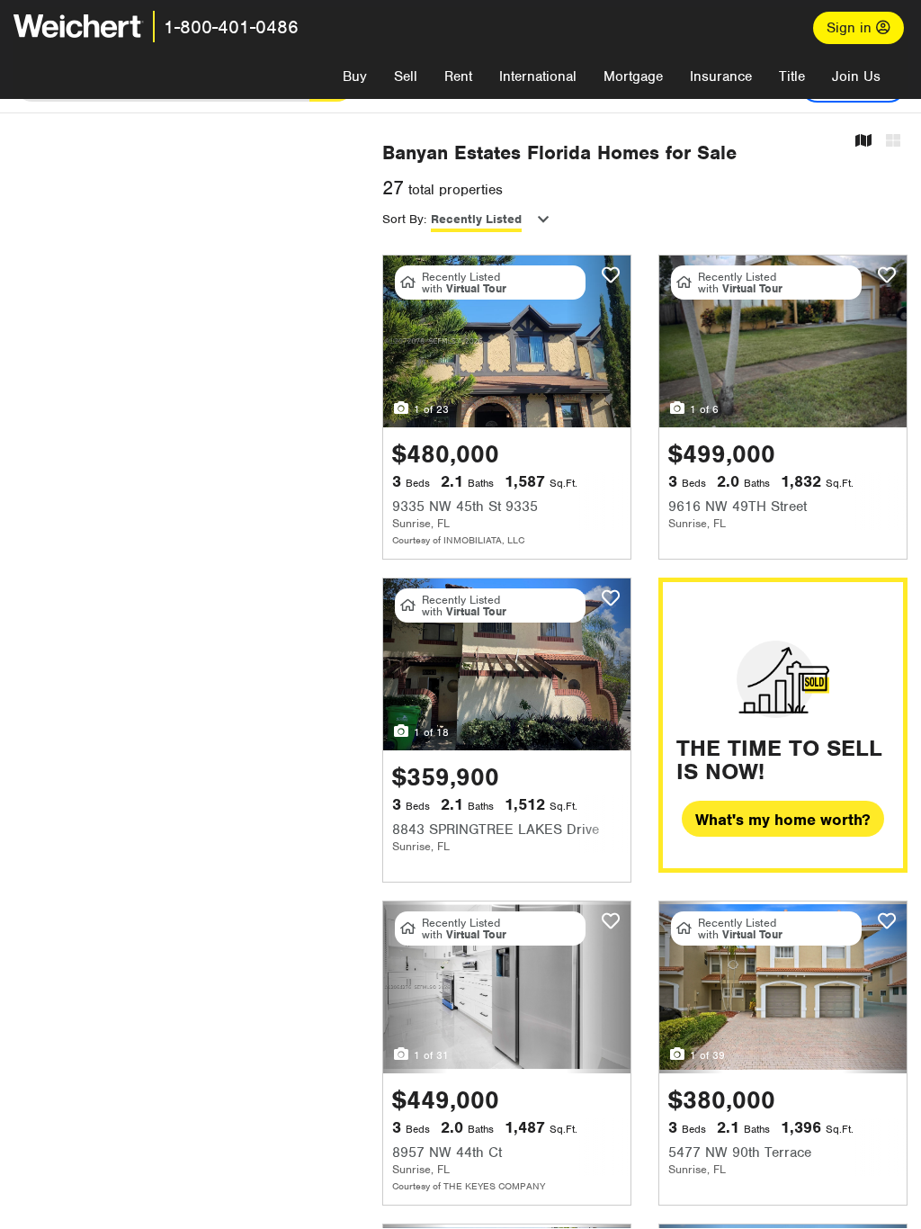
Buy (355, 76)
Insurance (721, 76)
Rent (458, 76)
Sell (405, 76)
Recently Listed (476, 219)
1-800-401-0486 (231, 27)
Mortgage (633, 76)
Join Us (856, 76)
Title (792, 76)
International (538, 76)
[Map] (863, 141)
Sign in (851, 28)
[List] (893, 141)
